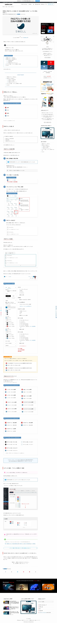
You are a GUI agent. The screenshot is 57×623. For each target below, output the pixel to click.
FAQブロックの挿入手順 (12, 79)
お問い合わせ (32, 620)
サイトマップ (37, 620)
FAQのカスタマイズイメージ (47, 148)
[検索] (50, 122)
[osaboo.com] (8, 4)
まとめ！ (8, 84)
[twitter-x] (51, 2)
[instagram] (52, 2)
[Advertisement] (47, 15)
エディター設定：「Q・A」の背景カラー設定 (14, 83)
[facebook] (50, 2)
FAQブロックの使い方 (10, 78)
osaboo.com (20, 620)
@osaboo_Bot (25, 37)
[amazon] (53, 2)
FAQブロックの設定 (11, 80)
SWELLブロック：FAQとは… (12, 76)
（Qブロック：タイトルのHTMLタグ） (25, 306)
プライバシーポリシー (26, 620)
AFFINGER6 (37, 0)
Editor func (19, 14)
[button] (5, 572)
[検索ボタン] (46, 4)
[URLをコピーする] (35, 572)
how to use (9, 568)
